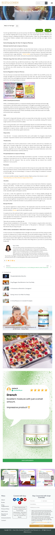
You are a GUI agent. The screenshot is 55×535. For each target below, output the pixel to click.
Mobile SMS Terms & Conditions (41, 434)
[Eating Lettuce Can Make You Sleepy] (6, 295)
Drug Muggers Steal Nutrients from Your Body (22, 282)
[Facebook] (6, 260)
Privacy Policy (5, 421)
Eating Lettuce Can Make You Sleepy (20, 294)
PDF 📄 (48, 30)
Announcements (5, 430)
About (3, 412)
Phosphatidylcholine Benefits (18, 276)
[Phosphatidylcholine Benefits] (6, 276)
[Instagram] (10, 260)
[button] (51, 3)
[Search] (46, 3)
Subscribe (41, 438)
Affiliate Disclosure (27, 444)
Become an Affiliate (4, 426)
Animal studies (26, 54)
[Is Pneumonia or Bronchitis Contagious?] (6, 288)
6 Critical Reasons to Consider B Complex (21, 300)
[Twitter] (4, 260)
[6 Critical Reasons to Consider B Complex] (6, 301)
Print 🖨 (39, 30)
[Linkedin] (14, 260)
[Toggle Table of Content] (16, 26)
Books (3, 414)
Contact (3, 432)
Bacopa (15, 210)
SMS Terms (4, 423)
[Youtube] (8, 260)
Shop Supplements (5, 417)
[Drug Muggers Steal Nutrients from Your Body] (6, 282)
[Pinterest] (12, 260)
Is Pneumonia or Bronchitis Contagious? (20, 288)
